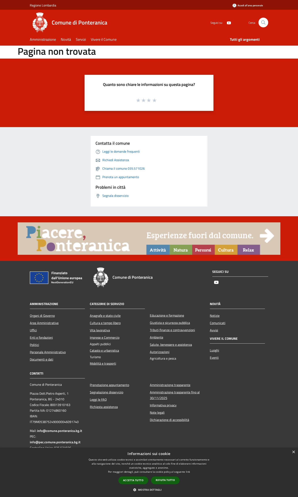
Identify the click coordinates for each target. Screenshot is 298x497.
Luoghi (214, 350)
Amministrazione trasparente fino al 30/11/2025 (175, 395)
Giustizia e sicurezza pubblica (170, 322)
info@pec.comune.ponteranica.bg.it (55, 442)
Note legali (157, 412)
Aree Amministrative (44, 322)
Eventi (214, 357)
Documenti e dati (41, 359)
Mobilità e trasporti (103, 363)
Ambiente (156, 337)
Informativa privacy (163, 405)
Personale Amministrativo (48, 352)
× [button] (293, 452)
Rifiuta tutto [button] (165, 480)
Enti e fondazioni (41, 337)
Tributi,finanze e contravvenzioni (172, 330)
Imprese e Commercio (104, 337)
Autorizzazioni (159, 351)
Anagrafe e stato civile (105, 315)
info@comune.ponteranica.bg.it (59, 430)
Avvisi (214, 330)
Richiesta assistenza (104, 406)
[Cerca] (263, 22)
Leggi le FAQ (98, 399)
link (188, 471)
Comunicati (217, 322)
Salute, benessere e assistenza (171, 344)
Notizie (215, 315)
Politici (34, 344)
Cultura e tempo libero (105, 322)
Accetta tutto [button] (133, 480)
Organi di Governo (42, 315)
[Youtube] (227, 22)
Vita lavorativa (100, 330)
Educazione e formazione (167, 315)
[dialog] (149, 472)
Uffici (33, 330)
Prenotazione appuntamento (109, 384)
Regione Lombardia (43, 5)
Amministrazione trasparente (170, 384)
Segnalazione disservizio (106, 392)
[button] (149, 489)
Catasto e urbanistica (104, 350)
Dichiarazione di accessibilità (169, 419)
